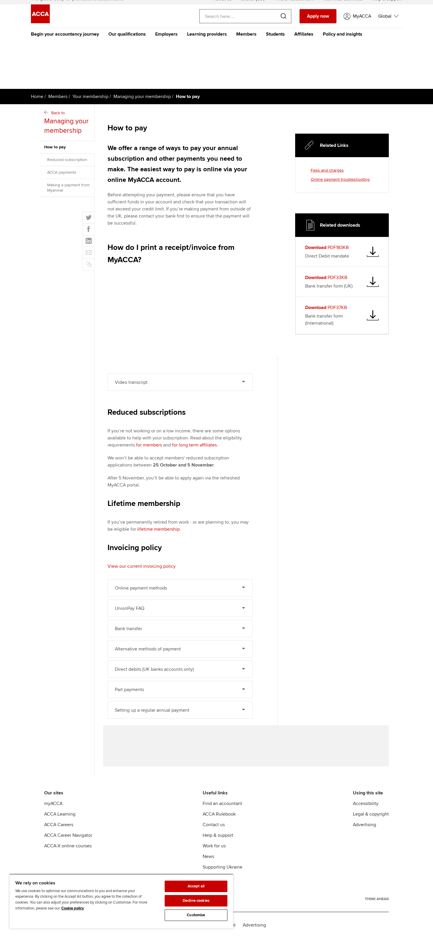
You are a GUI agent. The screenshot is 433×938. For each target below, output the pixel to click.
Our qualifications (127, 34)
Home (37, 96)
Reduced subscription (67, 159)
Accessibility (366, 803)
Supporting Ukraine (222, 867)
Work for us (214, 846)
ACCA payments (61, 172)
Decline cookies (196, 900)
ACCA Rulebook (219, 814)
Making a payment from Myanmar (68, 187)
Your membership (90, 96)
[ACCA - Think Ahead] (377, 899)
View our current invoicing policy (142, 566)
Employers (166, 34)
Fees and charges (327, 170)
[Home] (40, 22)
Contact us (214, 825)
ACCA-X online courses (68, 846)
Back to (66, 122)
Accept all (196, 886)
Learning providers (207, 34)
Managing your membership (142, 96)
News (208, 856)
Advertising (364, 825)
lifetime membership (158, 529)
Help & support (218, 835)
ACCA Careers (58, 825)
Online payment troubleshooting (340, 179)
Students (275, 34)
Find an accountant (222, 803)
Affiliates (303, 34)
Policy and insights (342, 34)
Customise (196, 915)
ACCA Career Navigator (68, 835)
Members (246, 34)
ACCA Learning (59, 814)
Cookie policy (72, 908)
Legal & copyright (371, 814)
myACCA (53, 803)
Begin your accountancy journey (65, 34)
